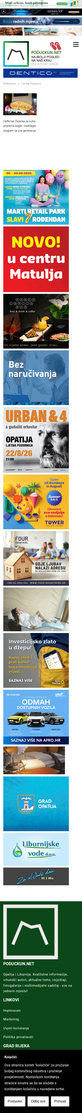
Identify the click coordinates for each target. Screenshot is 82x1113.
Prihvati (60, 1101)
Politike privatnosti (18, 1037)
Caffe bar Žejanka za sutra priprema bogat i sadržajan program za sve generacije (19, 126)
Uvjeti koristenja (16, 1028)
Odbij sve (38, 1101)
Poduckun (9, 83)
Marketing (11, 1019)
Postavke (15, 1101)
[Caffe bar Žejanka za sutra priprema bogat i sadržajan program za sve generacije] (20, 104)
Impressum (12, 1010)
